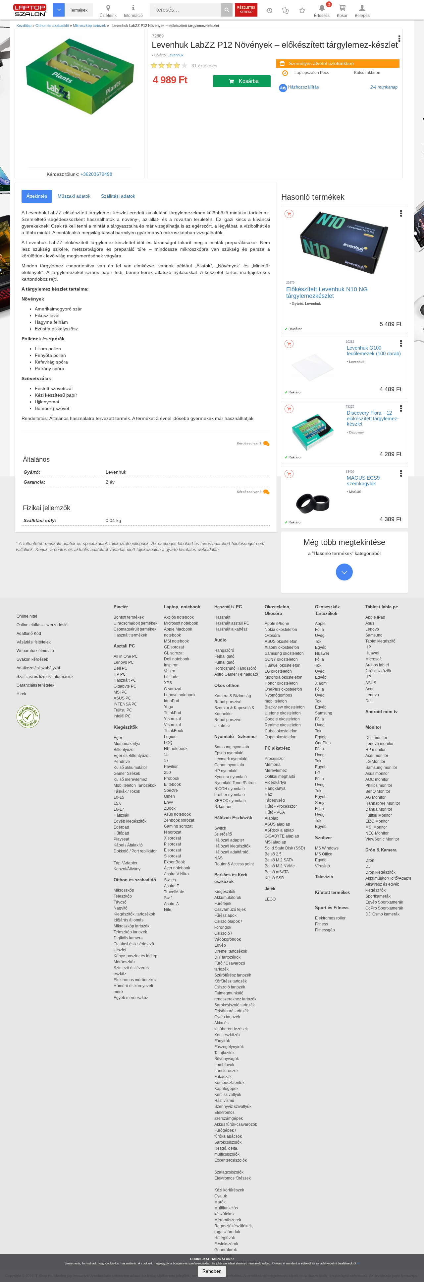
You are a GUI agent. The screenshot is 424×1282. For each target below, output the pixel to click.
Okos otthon (226, 685)
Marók (224, 1202)
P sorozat (172, 844)
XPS (168, 683)
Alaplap (272, 818)
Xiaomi (321, 683)
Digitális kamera (128, 938)
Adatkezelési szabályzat (38, 668)
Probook (171, 778)
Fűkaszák (223, 1076)
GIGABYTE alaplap (283, 836)
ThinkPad (172, 712)
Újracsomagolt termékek (135, 623)
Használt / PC (228, 606)
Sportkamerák (378, 896)
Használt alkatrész (230, 629)
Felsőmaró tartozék (231, 1011)
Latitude (171, 677)
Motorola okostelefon (283, 677)
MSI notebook (176, 641)
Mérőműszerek (227, 1220)
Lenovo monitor (379, 743)
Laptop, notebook (182, 606)
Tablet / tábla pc (381, 606)
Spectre (171, 790)
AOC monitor (377, 779)
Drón (369, 860)
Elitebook (172, 784)
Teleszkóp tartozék (130, 932)
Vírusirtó (322, 866)
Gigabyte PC (125, 686)
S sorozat (172, 856)
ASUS (370, 683)
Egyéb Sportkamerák (385, 902)
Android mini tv (381, 711)
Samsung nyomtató (231, 747)
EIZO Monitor (377, 821)
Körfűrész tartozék (230, 981)
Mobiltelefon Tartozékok (135, 785)
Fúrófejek (225, 903)
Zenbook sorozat (179, 820)
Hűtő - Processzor (281, 806)
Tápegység (275, 800)
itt (358, 1263)
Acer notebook (177, 868)
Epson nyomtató (228, 753)
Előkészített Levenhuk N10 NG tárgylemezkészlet (327, 292)
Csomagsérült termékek (135, 629)
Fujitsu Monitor (378, 815)
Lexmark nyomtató (230, 759)
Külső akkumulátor (130, 767)
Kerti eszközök (227, 1035)
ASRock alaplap (280, 830)
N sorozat (172, 832)
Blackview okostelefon (285, 707)
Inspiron (171, 665)
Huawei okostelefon (282, 665)
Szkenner (223, 806)
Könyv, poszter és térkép (135, 956)
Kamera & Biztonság (232, 696)
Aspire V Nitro (177, 874)
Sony (319, 802)
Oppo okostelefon (280, 737)
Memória (273, 764)
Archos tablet (377, 665)
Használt (222, 617)
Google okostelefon (282, 719)
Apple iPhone (277, 623)
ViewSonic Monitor (382, 839)
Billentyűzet (124, 749)
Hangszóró (224, 650)
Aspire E (171, 886)
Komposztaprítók (229, 1082)
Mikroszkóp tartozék (131, 926)
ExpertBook (174, 862)
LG (317, 773)
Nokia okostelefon (281, 629)
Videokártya (275, 782)
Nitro (168, 910)
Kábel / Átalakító (129, 845)
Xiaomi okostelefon (282, 647)
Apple (320, 623)
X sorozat (172, 838)
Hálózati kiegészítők (232, 846)
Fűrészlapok (228, 915)
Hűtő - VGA (275, 812)
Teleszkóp (123, 896)
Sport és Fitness (331, 907)
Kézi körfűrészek (232, 1190)
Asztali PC (124, 645)
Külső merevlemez (130, 779)
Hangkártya (275, 788)
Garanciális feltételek (35, 685)
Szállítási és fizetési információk (45, 676)
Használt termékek (130, 635)
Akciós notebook (179, 617)
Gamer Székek (127, 773)
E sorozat (172, 850)
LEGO (270, 899)
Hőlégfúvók (224, 1238)
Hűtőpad (121, 833)
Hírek (21, 694)
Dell (369, 701)
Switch (170, 880)
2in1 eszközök (378, 671)
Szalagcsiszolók (228, 1172)
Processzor (275, 758)
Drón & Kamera (381, 849)
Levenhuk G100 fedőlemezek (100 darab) (374, 350)
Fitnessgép (325, 930)
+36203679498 (96, 174)
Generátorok (225, 1250)
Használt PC (125, 680)
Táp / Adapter (125, 863)
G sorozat (172, 689)
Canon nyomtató (229, 765)
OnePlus (323, 743)
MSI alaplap (275, 842)
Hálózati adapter (229, 840)
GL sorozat (174, 653)
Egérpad (121, 827)
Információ (133, 15)
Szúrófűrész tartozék (232, 975)
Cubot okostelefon (281, 731)
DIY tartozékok (227, 957)
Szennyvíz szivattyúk (232, 1106)
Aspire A (171, 904)
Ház (268, 794)
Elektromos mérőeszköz (135, 980)
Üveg (320, 635)
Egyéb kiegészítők (130, 821)
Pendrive (122, 761)
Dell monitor (376, 737)
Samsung (323, 713)
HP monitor (375, 749)
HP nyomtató (226, 771)
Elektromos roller (330, 918)
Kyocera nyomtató (230, 777)
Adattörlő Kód (29, 633)
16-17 (119, 809)
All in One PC (126, 656)
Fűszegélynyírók (230, 1047)
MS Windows (327, 848)
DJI (368, 866)
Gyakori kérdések (32, 659)
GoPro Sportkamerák (384, 908)
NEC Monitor (377, 833)
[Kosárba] (289, 214)
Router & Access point (234, 864)
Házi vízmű (224, 1100)
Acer (369, 689)
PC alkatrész (277, 748)
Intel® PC (122, 716)
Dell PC (121, 668)
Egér (118, 737)
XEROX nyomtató (230, 800)
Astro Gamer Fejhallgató (236, 674)
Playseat (121, 839)
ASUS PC (122, 698)
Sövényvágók (229, 1058)
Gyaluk (227, 1196)
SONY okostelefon (281, 659)
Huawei (322, 653)
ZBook (170, 808)
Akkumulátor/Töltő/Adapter (389, 878)
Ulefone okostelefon (283, 713)
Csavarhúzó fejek (233, 909)
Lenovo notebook (179, 695)
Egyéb (321, 647)
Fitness (321, 924)
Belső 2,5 (273, 854)
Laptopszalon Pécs (311, 72)
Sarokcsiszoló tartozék (234, 1005)
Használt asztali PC (231, 623)
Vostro (169, 671)
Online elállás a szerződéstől (43, 625)
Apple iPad (375, 617)
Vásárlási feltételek (34, 642)
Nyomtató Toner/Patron (235, 782)
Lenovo (372, 629)
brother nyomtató (229, 794)
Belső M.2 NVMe (281, 866)
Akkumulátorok (230, 897)
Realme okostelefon (283, 725)
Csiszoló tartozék (229, 987)
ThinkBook (173, 730)
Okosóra (272, 635)
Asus (369, 623)
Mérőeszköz (124, 962)
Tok (318, 641)
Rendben (212, 1271)
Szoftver (323, 837)
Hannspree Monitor (382, 803)
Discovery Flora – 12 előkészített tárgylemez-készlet (373, 418)
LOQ (168, 742)
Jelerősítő (223, 834)
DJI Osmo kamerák (383, 914)
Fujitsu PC (123, 710)
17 (166, 760)
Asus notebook (177, 814)
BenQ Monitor (377, 791)
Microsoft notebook (181, 623)
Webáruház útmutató (35, 650)
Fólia (319, 629)
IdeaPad (171, 701)
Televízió (324, 876)
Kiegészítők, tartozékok (134, 914)
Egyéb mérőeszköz (131, 997)
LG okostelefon (278, 671)
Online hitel (27, 616)
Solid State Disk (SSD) (285, 848)
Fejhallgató (224, 656)
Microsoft (373, 659)
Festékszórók (226, 1244)
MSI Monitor (376, 827)
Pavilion (171, 766)
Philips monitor (378, 785)
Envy (168, 802)
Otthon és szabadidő (135, 879)
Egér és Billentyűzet (131, 755)
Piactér (121, 606)
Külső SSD (274, 878)
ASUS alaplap (278, 824)
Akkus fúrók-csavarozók (235, 1124)
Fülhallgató (224, 662)
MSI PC (120, 692)
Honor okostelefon (281, 683)
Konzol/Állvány (127, 869)
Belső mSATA (278, 872)
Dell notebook (176, 659)
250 (167, 772)
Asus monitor (377, 773)
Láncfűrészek (229, 1070)
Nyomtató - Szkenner (235, 736)
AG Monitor (375, 797)
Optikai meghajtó (280, 776)
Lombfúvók (224, 1064)
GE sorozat (175, 647)
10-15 (119, 797)
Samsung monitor (381, 767)
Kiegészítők (125, 727)
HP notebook (175, 748)
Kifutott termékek (332, 892)
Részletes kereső (246, 10)
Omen (169, 796)
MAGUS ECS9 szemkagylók (363, 480)
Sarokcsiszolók (229, 1142)
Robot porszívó (227, 702)
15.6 (118, 803)
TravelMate (175, 892)
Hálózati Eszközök (233, 817)
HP (368, 647)
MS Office (323, 854)
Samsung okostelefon (284, 653)
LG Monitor (375, 761)
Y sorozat (172, 718)
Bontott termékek (129, 617)
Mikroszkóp (124, 890)
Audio (220, 640)
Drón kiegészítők (380, 872)
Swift (168, 898)
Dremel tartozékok (233, 951)
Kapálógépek (226, 1088)
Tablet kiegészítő (380, 641)
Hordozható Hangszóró (235, 668)
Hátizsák (121, 815)
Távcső (120, 902)
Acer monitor (376, 755)
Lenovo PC (124, 662)
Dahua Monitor (378, 809)
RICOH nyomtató (229, 788)
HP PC (120, 674)
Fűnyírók (222, 1041)
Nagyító (121, 908)
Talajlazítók (224, 1052)
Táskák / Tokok (127, 791)
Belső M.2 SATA (279, 860)
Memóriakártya (127, 743)
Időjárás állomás (128, 920)
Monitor (373, 727)
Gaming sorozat (179, 826)
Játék (270, 888)
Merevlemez (276, 770)
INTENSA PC (125, 704)
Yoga (168, 707)
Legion (170, 736)
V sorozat (172, 724)
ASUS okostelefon (281, 641)
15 (166, 754)
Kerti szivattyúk (227, 1094)
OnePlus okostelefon (283, 689)
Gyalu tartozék (227, 1017)
